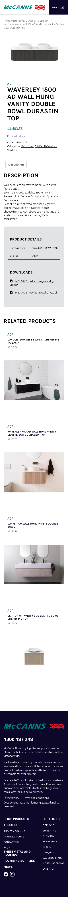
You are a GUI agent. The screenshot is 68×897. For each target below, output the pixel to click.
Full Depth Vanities (46, 146)
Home (7, 20)
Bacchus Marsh (53, 857)
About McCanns (14, 831)
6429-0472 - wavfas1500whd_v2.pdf (36, 292)
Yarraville (50, 841)
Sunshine (49, 830)
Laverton (49, 868)
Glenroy (48, 836)
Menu (55, 7)
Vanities (30, 20)
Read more (14, 415)
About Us (11, 825)
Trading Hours (14, 836)
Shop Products (16, 819)
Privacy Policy (11, 797)
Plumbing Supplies (19, 860)
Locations (51, 819)
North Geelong (53, 863)
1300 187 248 (18, 739)
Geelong (49, 825)
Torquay (48, 852)
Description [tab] (16, 164)
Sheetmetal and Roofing (17, 853)
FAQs (7, 847)
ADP (35, 255)
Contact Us (11, 842)
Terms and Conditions (36, 797)
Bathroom (18, 20)
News (8, 866)
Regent (48, 847)
